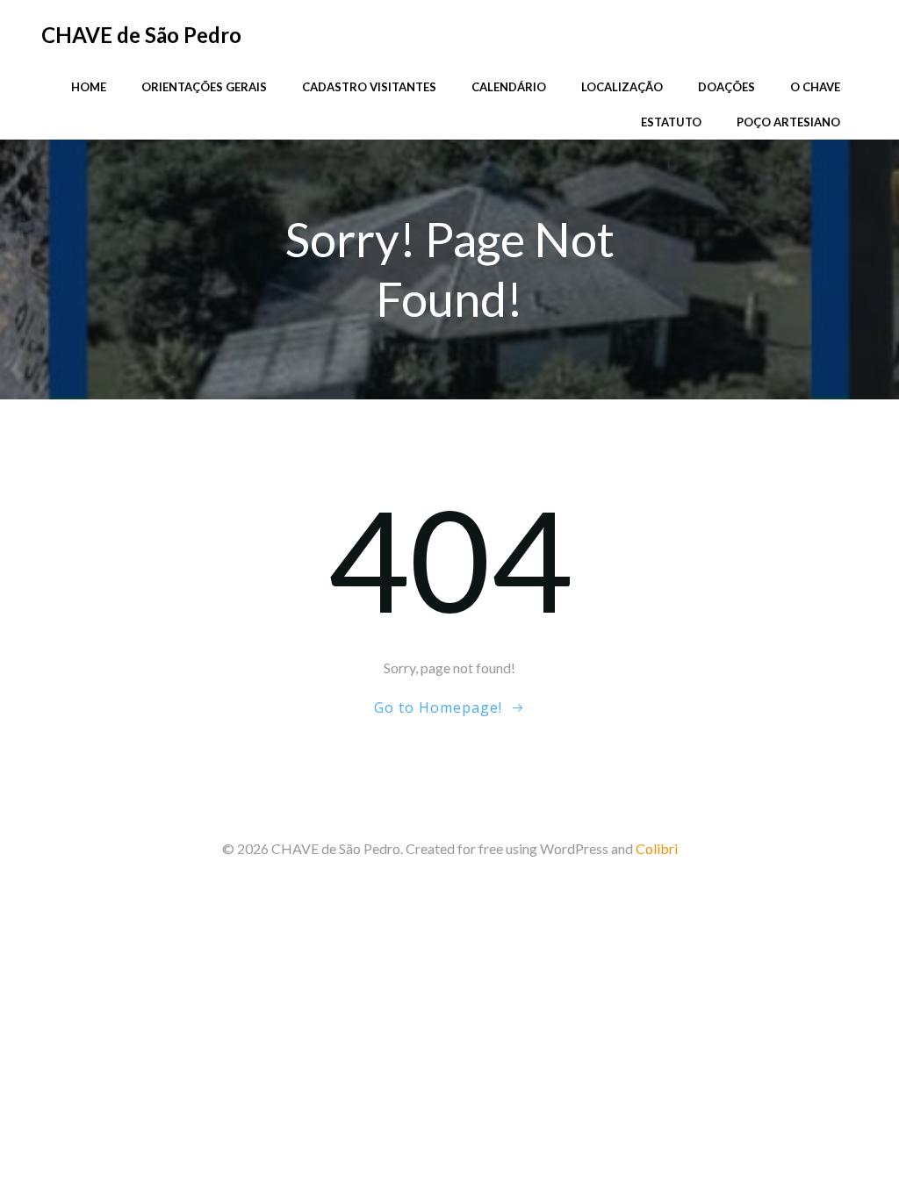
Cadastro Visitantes (369, 87)
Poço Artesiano (788, 122)
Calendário (508, 87)
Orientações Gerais (204, 87)
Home (88, 87)
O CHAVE (815, 87)
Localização (622, 87)
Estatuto (671, 122)
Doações (726, 87)
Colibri (657, 848)
